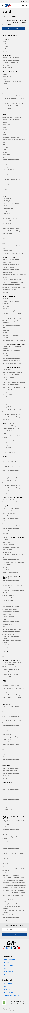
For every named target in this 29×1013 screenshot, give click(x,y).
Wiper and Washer (8, 899)
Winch (4, 872)
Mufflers (4, 521)
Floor (3, 132)
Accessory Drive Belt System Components (13, 287)
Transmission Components (9, 809)
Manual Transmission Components (12, 792)
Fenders (4, 129)
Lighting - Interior (7, 394)
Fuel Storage (5, 88)
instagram (3, 948)
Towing (4, 172)
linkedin (11, 948)
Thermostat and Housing (9, 289)
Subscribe (14, 934)
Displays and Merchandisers (10, 572)
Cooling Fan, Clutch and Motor (10, 264)
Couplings (5, 44)
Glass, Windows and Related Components (13, 139)
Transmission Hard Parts (9, 797)
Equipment (5, 46)
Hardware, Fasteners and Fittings (11, 60)
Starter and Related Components (11, 360)
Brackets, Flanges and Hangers (10, 58)
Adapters (4, 49)
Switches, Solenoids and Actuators (11, 96)
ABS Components (7, 198)
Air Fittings (5, 539)
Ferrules (4, 51)
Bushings (5, 192)
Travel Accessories (7, 600)
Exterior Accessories (7, 65)
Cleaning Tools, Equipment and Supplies (13, 877)
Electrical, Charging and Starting (14, 344)
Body (4, 115)
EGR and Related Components (10, 428)
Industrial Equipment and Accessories (12, 880)
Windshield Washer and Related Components (11, 907)
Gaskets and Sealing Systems (10, 91)
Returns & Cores (8, 992)
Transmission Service (8, 861)
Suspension (6, 704)
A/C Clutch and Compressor (10, 609)
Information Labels (7, 236)
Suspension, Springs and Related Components (11, 717)
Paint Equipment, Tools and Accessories (13, 890)
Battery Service (6, 856)
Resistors (5, 402)
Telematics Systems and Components (12, 502)
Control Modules (6, 76)
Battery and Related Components (11, 350)
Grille (3, 142)
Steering (5, 681)
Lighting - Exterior (7, 389)
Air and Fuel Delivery (9, 72)
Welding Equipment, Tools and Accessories (14, 885)
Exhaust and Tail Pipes (8, 513)
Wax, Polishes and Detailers (10, 667)
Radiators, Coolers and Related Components (14, 274)
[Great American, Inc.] (8, 5)
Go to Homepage (13, 28)
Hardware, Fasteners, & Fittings (10, 559)
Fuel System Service (7, 827)
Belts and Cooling (8, 257)
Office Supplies (6, 593)
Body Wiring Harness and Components (13, 201)
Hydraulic (5, 39)
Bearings (4, 332)
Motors (4, 901)
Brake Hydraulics (7, 206)
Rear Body (5, 152)
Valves (4, 101)
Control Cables (6, 124)
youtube (19, 948)
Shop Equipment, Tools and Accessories (13, 562)
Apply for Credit (8, 965)
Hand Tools (5, 832)
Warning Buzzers (7, 251)
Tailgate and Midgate (8, 169)
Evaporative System (7, 431)
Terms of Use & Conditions (11, 995)
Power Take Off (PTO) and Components (13, 313)
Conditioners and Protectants (10, 674)
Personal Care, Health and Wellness (12, 585)
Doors (4, 127)
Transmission (7, 782)
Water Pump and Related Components (12, 282)
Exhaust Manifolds (7, 516)
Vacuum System (6, 447)
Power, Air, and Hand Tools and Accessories (14, 895)
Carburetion (5, 74)
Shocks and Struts (7, 714)
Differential (5, 306)
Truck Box (5, 174)
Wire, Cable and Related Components (12, 103)
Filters (4, 79)
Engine (4, 457)
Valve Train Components (9, 480)
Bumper (4, 122)
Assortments (5, 419)
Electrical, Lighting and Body (12, 367)
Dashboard (5, 189)
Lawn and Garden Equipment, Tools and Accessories (13, 869)
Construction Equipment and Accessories (13, 882)
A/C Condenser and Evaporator (10, 611)
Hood (3, 144)
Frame (4, 134)
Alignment (5, 728)
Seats (4, 162)
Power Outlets (6, 397)
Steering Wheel (6, 407)
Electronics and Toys (8, 598)
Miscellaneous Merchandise (10, 63)
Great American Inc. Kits (10, 35)
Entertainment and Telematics (12, 497)
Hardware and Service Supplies (13, 537)
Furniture (4, 583)
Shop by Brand (8, 983)
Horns (4, 187)
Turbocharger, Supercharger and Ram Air (13, 98)
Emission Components (8, 108)
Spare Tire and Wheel (8, 752)
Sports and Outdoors (8, 595)
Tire (3, 754)
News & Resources (9, 975)
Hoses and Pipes (7, 233)
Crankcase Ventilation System (10, 426)
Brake (4, 196)
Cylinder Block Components (9, 461)
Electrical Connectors (8, 223)
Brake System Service (8, 208)
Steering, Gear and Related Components (13, 697)
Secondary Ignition (7, 654)
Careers (6, 968)
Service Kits (5, 111)
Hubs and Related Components (10, 335)
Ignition (5, 652)
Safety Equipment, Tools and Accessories (13, 887)
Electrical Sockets (7, 379)
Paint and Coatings (7, 672)
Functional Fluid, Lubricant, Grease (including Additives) (11, 663)
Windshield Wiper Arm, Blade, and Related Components (13, 911)
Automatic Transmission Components (12, 802)
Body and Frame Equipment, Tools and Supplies (13, 821)
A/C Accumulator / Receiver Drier (11, 606)
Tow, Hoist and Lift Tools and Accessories (13, 892)
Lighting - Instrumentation (9, 392)
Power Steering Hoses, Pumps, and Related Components (14, 689)
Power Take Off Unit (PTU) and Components (14, 340)
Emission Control (8, 424)
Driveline (4, 327)
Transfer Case (7, 766)
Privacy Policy (8, 989)
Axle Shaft (5, 298)
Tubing (4, 557)
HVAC (4, 604)
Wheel (4, 757)
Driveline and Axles (9, 296)
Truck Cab (5, 177)
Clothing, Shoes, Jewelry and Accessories (13, 590)
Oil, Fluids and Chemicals (11, 660)
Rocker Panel (6, 154)
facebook (7, 948)
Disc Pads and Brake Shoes (9, 218)
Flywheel (4, 787)
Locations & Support (9, 959)
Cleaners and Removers (8, 677)
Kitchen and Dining (7, 588)
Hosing (4, 41)
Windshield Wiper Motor (8, 915)
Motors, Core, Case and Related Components (10, 637)
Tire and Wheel (7, 735)
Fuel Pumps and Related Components (12, 86)
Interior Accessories (7, 68)
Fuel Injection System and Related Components (11, 82)
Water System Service (8, 564)
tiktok (15, 948)
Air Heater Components (8, 634)
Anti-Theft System (7, 369)
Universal (5, 182)
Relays (4, 238)
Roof (3, 157)
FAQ (5, 986)
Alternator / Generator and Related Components (11, 347)
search (18, 5)
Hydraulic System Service (9, 866)
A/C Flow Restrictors (8, 645)
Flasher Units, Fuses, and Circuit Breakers (13, 382)
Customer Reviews (9, 971)
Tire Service (5, 858)
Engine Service (6, 824)
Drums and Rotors (7, 221)
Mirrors (4, 149)
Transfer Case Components (9, 770)
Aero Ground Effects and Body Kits (11, 117)
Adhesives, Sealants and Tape (10, 669)
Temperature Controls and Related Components (11, 641)
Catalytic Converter (7, 511)
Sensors (4, 93)
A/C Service (5, 863)
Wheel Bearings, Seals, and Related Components (11, 321)
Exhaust (5, 506)
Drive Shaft (5, 308)
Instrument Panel (7, 147)
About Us (6, 962)
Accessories (6, 55)
